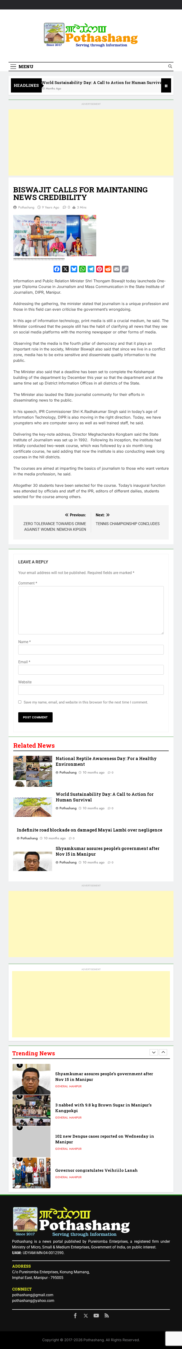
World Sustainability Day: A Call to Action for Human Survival (89, 82)
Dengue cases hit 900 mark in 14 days (93, 1173)
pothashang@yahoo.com (33, 1300)
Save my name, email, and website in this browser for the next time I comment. (86, 702)
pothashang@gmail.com (32, 1295)
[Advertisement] (91, 142)
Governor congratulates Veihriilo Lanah (96, 1141)
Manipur (75, 1089)
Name (24, 642)
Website (25, 682)
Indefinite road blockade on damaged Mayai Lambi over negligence (89, 830)
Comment (27, 583)
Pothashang (26, 207)
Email (24, 662)
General (61, 1089)
